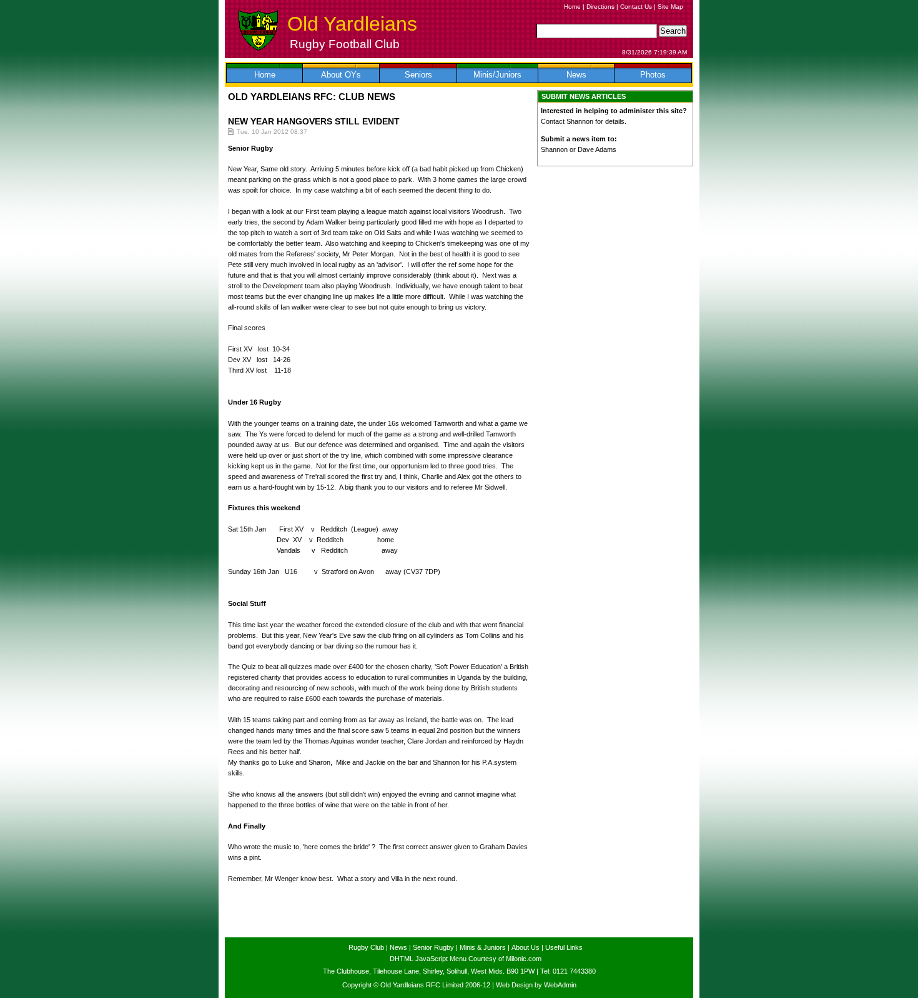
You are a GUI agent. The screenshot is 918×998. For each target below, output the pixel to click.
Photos (653, 74)
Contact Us (636, 6)
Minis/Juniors (497, 74)
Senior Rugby (433, 947)
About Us (525, 947)
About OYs (341, 74)
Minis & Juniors (483, 947)
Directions (600, 6)
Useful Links (564, 947)
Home (572, 6)
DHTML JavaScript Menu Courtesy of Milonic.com (465, 958)
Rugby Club (366, 947)
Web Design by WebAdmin (536, 985)
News (576, 74)
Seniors (418, 74)
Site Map (670, 6)
